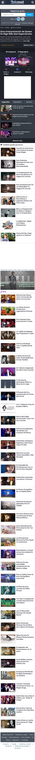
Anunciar (18, 748)
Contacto (6, 744)
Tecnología (24, 740)
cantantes (31, 270)
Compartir (12, 52)
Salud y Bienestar (7, 734)
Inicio (2, 27)
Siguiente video (28, 45)
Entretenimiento (14, 737)
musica (10, 270)
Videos (7, 27)
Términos (24, 22)
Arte (6, 270)
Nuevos (29, 102)
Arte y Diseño (16, 27)
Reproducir (24, 52)
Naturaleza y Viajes (21, 734)
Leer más (26, 41)
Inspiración (15, 740)
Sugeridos (6, 102)
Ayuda (14, 744)
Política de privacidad (22, 746)
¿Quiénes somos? (25, 744)
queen (15, 270)
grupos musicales (22, 270)
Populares (17, 102)
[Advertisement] (17, 87)
